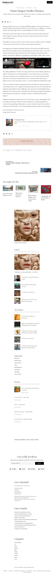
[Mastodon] (5, 22)
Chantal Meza (17, 369)
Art (4, 150)
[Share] (10, 22)
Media (34, 570)
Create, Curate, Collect (32, 439)
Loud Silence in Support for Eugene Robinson (23, 523)
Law (13, 150)
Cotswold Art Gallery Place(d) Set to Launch (23, 514)
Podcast (16, 553)
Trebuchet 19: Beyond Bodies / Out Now (26, 272)
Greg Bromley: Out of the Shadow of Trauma (46, 197)
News (35, 7)
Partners (16, 551)
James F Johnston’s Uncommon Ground (22, 515)
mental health (18, 150)
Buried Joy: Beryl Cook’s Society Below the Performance (25, 519)
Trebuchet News (20, 7)
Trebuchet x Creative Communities (43, 570)
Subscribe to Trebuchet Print (19, 570)
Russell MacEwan (18, 367)
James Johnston (17, 362)
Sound (15, 557)
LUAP (15, 365)
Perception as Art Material (28, 292)
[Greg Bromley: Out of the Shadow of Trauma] (46, 189)
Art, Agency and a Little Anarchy (20, 528)
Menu (49, 2)
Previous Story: (17, 163)
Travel (15, 559)
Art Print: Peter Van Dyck (28, 338)
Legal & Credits (29, 570)
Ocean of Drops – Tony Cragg (21, 397)
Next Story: (26, 172)
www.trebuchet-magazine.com (21, 126)
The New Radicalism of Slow (20, 521)
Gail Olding (16, 371)
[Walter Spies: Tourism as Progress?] (21, 188)
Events (15, 546)
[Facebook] (2, 22)
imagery (8, 150)
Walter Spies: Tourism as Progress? (19, 194)
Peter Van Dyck (17, 374)
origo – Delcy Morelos (19, 404)
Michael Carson (17, 360)
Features (16, 548)
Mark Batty (16, 358)
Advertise (5, 570)
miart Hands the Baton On (19, 526)
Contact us (10, 570)
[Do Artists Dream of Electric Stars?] (8, 188)
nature (24, 150)
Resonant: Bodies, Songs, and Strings (23, 419)
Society (15, 555)
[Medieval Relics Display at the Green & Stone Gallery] (33, 189)
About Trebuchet (17, 542)
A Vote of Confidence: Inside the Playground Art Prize (25, 525)
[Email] (8, 22)
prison (29, 150)
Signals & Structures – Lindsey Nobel (23, 412)
